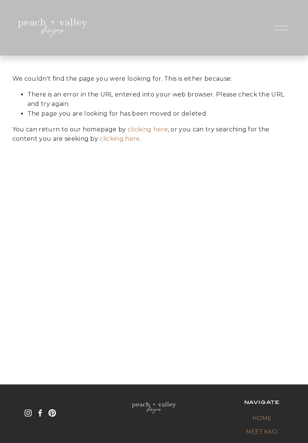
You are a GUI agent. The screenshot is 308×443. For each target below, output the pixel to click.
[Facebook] (40, 413)
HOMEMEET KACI (262, 425)
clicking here (148, 129)
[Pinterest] (52, 413)
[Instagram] (28, 413)
